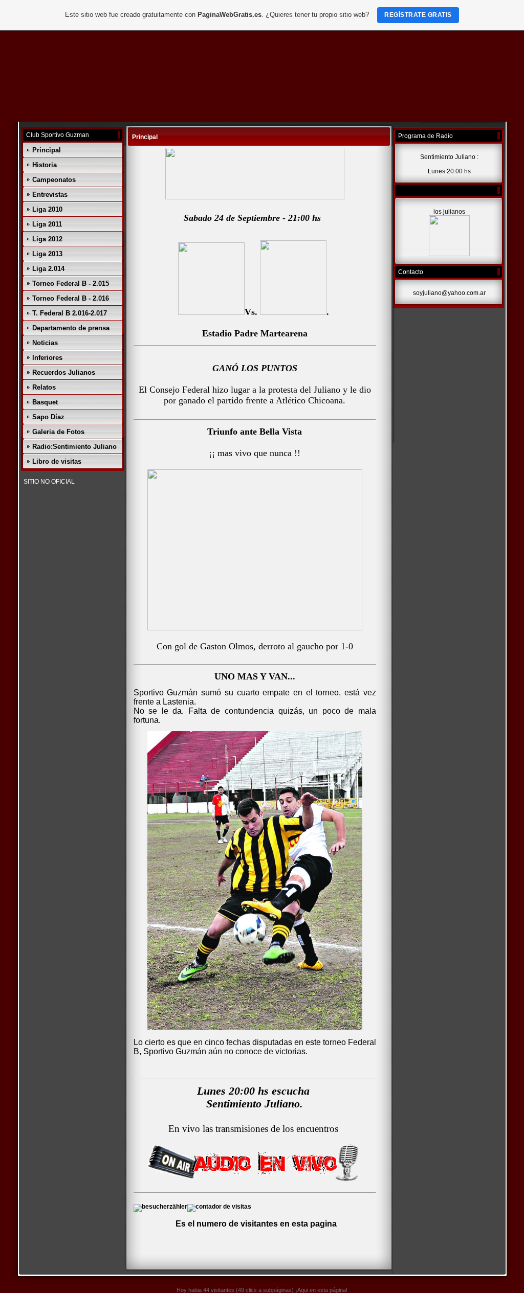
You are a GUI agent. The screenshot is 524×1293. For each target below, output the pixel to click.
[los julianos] (449, 254)
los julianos (449, 211)
